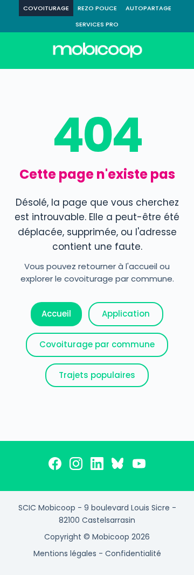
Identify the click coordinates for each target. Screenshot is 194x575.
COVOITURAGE (46, 8)
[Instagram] (76, 465)
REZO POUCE (97, 8)
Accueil (56, 313)
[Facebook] (54, 465)
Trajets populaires (97, 375)
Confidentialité (133, 553)
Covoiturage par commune (97, 344)
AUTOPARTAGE (148, 8)
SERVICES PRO (97, 24)
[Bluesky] (118, 465)
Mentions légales (64, 553)
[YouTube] (139, 465)
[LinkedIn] (97, 465)
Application (126, 313)
